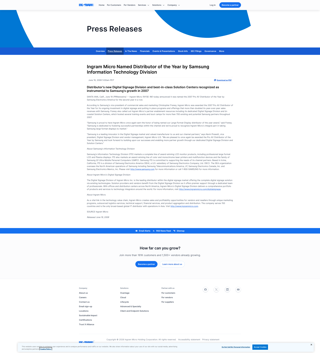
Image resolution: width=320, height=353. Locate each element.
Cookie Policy (45, 349)
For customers (168, 293)
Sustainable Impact (88, 315)
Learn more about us (172, 264)
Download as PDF (224, 80)
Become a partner (230, 5)
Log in (213, 5)
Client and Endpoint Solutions (134, 311)
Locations (83, 311)
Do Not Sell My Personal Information (236, 347)
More (221, 51)
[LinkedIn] (227, 289)
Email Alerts (143, 231)
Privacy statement (210, 339)
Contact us (84, 302)
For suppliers (168, 302)
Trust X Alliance (86, 324)
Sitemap (178, 231)
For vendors (167, 297)
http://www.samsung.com (142, 169)
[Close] (311, 345)
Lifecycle (124, 302)
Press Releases (115, 51)
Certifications (85, 320)
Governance (210, 51)
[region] (166, 347)
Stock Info (183, 51)
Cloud (123, 297)
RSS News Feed (162, 231)
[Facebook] (205, 289)
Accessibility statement (189, 339)
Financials (145, 51)
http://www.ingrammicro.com (184, 206)
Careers (82, 297)
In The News (131, 51)
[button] (144, 4)
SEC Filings (196, 51)
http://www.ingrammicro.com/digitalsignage (200, 189)
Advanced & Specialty (130, 306)
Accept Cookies (260, 347)
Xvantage (124, 293)
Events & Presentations (164, 51)
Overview (100, 51)
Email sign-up (85, 306)
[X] (216, 289)
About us (83, 293)
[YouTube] (238, 289)
